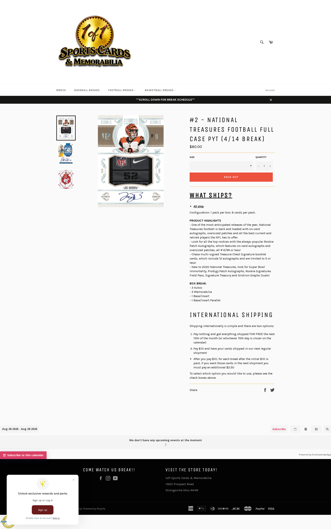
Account (270, 90)
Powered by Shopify (94, 508)
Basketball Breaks (160, 90)
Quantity (261, 157)
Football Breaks (121, 90)
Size (192, 157)
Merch (61, 90)
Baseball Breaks (87, 90)
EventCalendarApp (321, 454)
